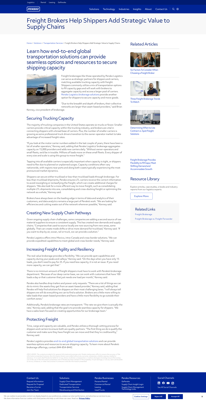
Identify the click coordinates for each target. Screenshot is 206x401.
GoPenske (62, 2)
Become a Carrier (34, 387)
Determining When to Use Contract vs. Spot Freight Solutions (142, 130)
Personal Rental (101, 381)
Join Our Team (33, 390)
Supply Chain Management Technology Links (133, 388)
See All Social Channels (167, 387)
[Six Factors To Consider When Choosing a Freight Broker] (145, 59)
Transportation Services (53, 43)
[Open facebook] (163, 383)
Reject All (158, 396)
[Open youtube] (168, 383)
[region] (103, 397)
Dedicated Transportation (70, 384)
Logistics (30, 2)
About (148, 9)
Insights (137, 9)
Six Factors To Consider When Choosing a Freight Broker (144, 71)
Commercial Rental (102, 384)
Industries (124, 9)
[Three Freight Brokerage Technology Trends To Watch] (145, 88)
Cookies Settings (141, 396)
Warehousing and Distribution (71, 390)
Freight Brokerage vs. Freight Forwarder (154, 218)
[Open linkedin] (159, 383)
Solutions (94, 9)
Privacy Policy (84, 398)
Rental (43, 2)
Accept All (175, 396)
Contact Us (161, 9)
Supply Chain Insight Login (133, 384)
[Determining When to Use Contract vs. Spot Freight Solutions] (145, 117)
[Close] (202, 396)
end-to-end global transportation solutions (76, 341)
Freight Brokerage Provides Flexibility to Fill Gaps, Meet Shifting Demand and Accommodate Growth (143, 164)
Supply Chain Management (70, 381)
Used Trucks (100, 390)
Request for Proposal (35, 384)
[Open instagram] (172, 383)
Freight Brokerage (143, 214)
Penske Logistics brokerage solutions (80, 94)
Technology (109, 9)
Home (29, 43)
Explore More (141, 196)
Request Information (35, 381)
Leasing (52, 2)
